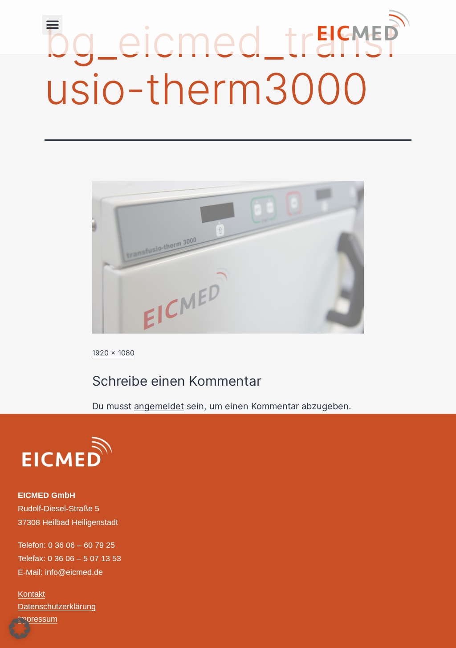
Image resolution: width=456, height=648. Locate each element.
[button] (52, 25)
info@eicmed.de (74, 572)
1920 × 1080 (113, 352)
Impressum (37, 619)
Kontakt (31, 594)
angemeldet (159, 406)
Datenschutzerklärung (57, 607)
